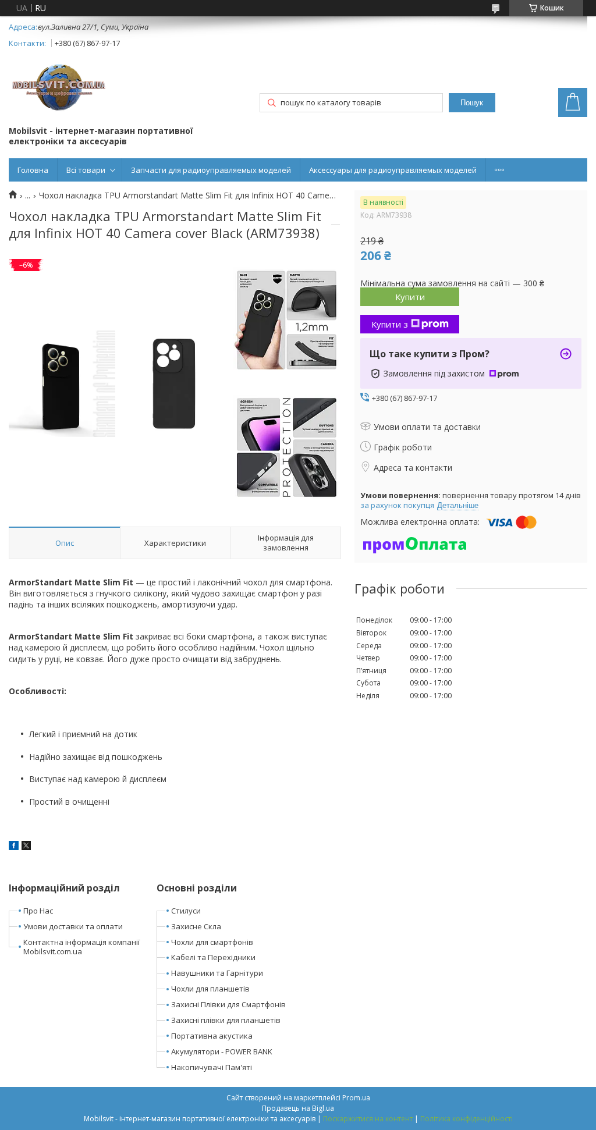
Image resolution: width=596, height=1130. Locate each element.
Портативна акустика (212, 1035)
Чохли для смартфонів (212, 942)
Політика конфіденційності (466, 1119)
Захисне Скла (196, 926)
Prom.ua (356, 1098)
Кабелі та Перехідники (213, 957)
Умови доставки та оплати (73, 926)
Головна (32, 170)
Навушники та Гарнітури (217, 973)
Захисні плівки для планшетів (226, 1020)
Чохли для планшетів (210, 988)
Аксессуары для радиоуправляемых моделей (393, 170)
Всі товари (85, 170)
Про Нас (38, 910)
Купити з (389, 324)
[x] (26, 846)
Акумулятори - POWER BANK (221, 1051)
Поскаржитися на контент (368, 1119)
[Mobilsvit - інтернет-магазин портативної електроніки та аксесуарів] (60, 89)
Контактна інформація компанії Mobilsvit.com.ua (81, 947)
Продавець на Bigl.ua (298, 1108)
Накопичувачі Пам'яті (211, 1067)
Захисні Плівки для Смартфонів (228, 1004)
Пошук (471, 102)
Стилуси (186, 910)
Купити (410, 297)
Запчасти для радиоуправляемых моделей (211, 170)
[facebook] (14, 846)
